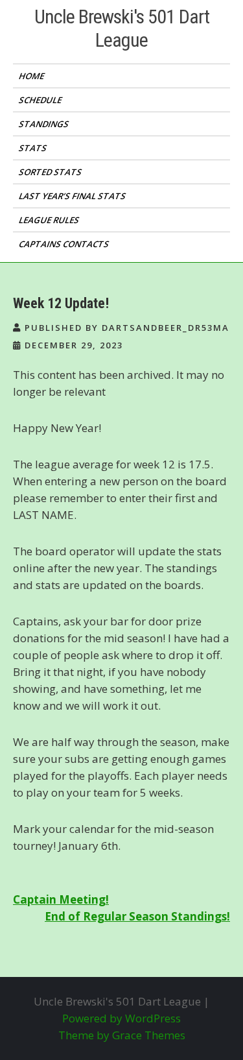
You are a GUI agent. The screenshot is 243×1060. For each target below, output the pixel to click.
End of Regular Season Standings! (137, 916)
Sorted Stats (51, 172)
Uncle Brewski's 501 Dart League (121, 28)
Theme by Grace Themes (121, 1035)
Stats (33, 148)
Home (32, 76)
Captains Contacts (64, 244)
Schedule (41, 100)
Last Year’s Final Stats (73, 196)
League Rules (49, 220)
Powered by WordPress (121, 1018)
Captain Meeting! (61, 899)
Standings (44, 124)
